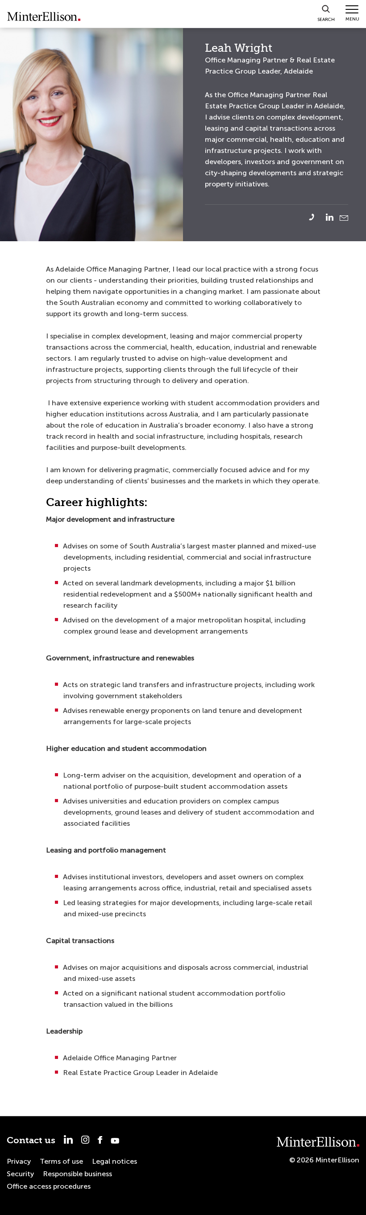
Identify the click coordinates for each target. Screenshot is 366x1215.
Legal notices (114, 1161)
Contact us (31, 1140)
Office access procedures (49, 1186)
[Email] (344, 218)
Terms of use (61, 1161)
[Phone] (317, 217)
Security (20, 1174)
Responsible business (77, 1174)
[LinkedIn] (332, 217)
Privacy (19, 1161)
